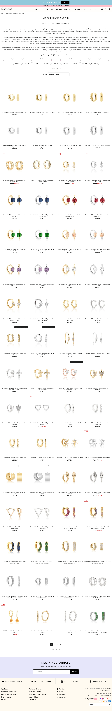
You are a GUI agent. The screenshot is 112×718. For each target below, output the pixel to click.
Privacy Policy (107, 688)
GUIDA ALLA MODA (79, 9)
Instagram (62, 697)
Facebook (62, 689)
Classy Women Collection (102, 695)
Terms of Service (104, 690)
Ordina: (45, 74)
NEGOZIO (34, 9)
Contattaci (32, 700)
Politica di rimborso (35, 689)
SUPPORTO (94, 9)
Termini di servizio (35, 692)
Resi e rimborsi (6, 697)
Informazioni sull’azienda (104, 693)
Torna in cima (56, 649)
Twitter (61, 692)
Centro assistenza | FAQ (9, 692)
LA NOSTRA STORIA (63, 9)
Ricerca (3, 700)
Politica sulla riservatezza (37, 694)
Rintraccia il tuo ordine (8, 694)
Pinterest (62, 694)
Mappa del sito (33, 697)
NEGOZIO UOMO (47, 9)
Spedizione (4, 689)
